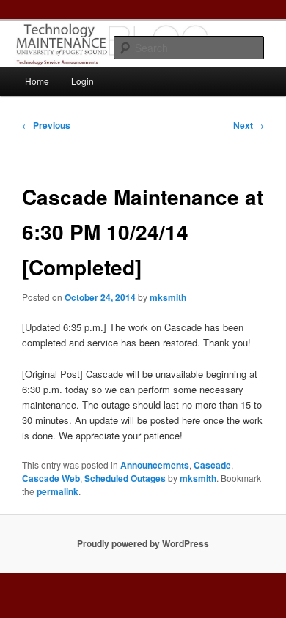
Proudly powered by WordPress (143, 543)
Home (37, 81)
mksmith (168, 297)
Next (248, 125)
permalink (57, 491)
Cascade (212, 465)
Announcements (154, 465)
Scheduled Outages (125, 478)
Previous (46, 125)
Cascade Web (51, 478)
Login (82, 81)
